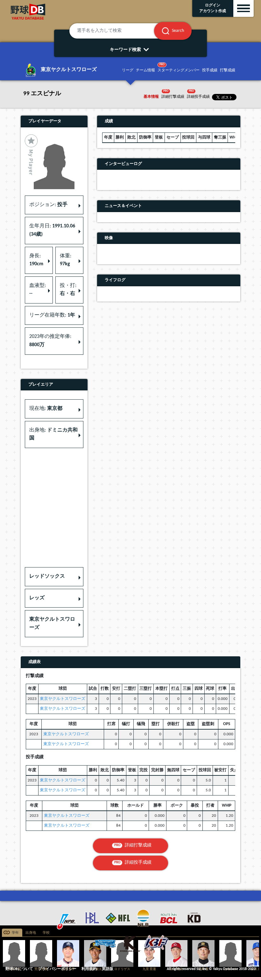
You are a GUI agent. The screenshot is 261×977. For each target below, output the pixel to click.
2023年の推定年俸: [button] (50, 340)
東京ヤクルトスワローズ (62, 699)
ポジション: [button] (48, 204)
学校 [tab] (46, 933)
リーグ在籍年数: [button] (52, 315)
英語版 (107, 969)
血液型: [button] (37, 289)
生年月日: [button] (52, 230)
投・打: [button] (68, 289)
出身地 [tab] (30, 933)
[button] (54, 576)
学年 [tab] (15, 933)
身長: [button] (36, 260)
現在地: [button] (45, 408)
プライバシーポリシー (57, 969)
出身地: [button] (53, 434)
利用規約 (89, 969)
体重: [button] (65, 260)
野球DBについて (19, 969)
